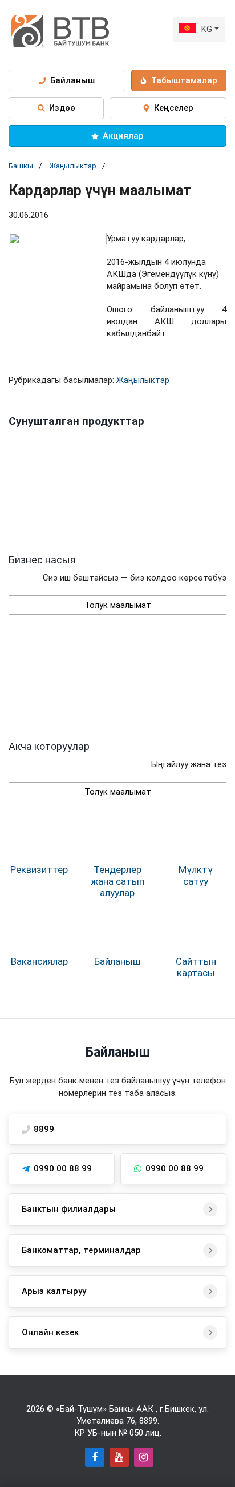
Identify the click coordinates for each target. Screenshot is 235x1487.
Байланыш (117, 961)
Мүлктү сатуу (196, 875)
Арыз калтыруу (54, 1291)
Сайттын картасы (196, 967)
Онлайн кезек (50, 1332)
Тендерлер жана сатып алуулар (117, 881)
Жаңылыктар (72, 166)
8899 (148, 1421)
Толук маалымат (117, 605)
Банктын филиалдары (69, 1209)
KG (206, 29)
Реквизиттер (39, 869)
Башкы (21, 166)
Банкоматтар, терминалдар (81, 1250)
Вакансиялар (39, 961)
